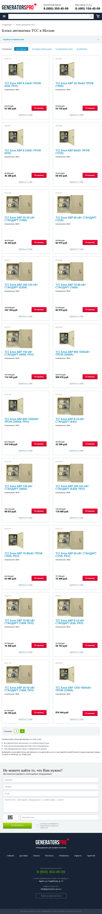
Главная (10, 855)
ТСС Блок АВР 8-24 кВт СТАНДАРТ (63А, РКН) (69, 622)
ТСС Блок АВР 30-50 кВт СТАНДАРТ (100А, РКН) (19, 689)
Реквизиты (64, 855)
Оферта (77, 855)
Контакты (49, 855)
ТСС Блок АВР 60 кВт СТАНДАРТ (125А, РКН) (76, 555)
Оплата (36, 855)
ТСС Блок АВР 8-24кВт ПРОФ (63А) (22, 152)
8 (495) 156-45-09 (87, 8)
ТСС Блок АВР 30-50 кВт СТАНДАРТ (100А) (19, 219)
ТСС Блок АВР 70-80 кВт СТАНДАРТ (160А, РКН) (19, 622)
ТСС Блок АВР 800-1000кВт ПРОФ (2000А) (72, 353)
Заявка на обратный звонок (51, 896)
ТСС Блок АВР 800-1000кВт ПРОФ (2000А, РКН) (21, 420)
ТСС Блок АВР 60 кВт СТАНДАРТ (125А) (76, 219)
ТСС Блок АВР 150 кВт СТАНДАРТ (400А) (18, 487)
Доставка (23, 855)
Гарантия (91, 855)
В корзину (39, 108)
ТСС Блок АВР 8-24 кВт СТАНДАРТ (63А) (69, 420)
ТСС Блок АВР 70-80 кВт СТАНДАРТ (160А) (70, 286)
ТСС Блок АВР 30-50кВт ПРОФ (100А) (74, 84)
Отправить (17, 826)
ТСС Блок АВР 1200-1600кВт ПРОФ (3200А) (73, 689)
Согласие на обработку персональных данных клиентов (49, 826)
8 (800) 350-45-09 (56, 8)
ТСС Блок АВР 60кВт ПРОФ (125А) (72, 152)
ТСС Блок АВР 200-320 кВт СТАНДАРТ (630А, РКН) (72, 487)
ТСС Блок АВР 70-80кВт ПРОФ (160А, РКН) (23, 555)
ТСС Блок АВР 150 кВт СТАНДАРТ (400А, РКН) (19, 353)
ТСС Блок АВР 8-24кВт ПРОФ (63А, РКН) (22, 84)
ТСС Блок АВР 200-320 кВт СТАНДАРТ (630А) (21, 286)
